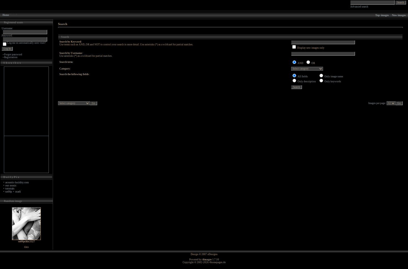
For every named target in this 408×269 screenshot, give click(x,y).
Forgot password (13, 54)
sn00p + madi (13, 191)
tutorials (9, 188)
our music (10, 185)
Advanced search (359, 6)
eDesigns (213, 254)
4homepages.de (217, 262)
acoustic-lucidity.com (17, 182)
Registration (10, 57)
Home (5, 15)
